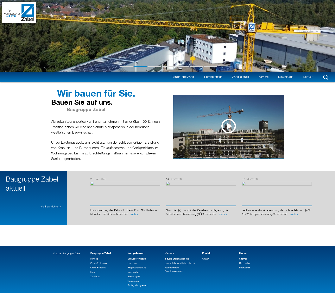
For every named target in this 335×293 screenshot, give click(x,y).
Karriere (263, 77)
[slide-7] (210, 66)
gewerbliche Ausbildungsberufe (180, 263)
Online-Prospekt (98, 267)
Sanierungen (134, 276)
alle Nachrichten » (51, 206)
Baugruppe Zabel (183, 77)
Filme (92, 272)
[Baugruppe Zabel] (19, 12)
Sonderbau (133, 280)
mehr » (134, 214)
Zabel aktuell (240, 77)
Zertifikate (95, 276)
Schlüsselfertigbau (137, 258)
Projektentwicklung (137, 267)
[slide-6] (196, 66)
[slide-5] (182, 66)
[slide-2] (140, 66)
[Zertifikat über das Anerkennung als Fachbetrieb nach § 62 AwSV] (277, 182)
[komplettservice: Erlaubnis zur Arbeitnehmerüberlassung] (201, 182)
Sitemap (243, 258)
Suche (325, 77)
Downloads (285, 77)
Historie (94, 258)
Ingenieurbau (134, 272)
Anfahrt (205, 258)
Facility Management (138, 285)
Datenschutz (245, 263)
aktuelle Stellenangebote (177, 258)
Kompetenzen (213, 77)
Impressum (244, 267)
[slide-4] (168, 66)
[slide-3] (154, 66)
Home (242, 253)
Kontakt (308, 77)
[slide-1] (126, 66)
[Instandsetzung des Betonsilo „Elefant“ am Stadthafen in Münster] (125, 182)
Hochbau (132, 263)
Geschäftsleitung (98, 263)
